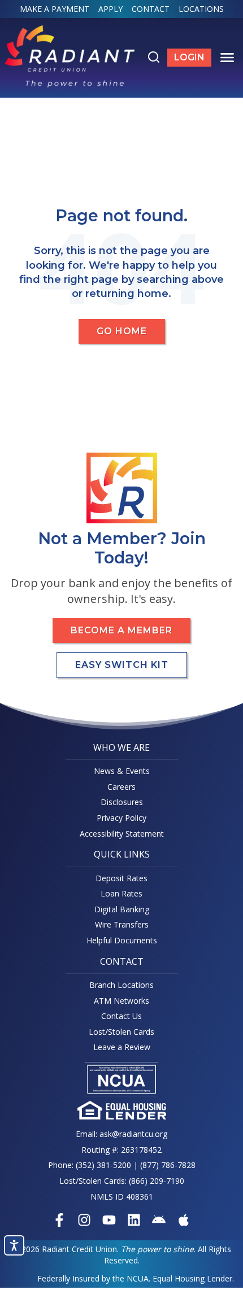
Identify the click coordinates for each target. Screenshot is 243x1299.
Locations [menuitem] (201, 8)
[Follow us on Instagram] (84, 1220)
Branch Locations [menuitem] (121, 984)
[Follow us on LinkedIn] (134, 1220)
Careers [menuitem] (121, 786)
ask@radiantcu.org (133, 1134)
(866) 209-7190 (156, 1180)
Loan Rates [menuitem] (121, 893)
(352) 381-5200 (103, 1165)
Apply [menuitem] (110, 8)
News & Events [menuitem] (122, 771)
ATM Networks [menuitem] (121, 1000)
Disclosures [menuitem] (122, 802)
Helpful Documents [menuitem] (121, 940)
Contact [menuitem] (151, 8)
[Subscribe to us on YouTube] (109, 1220)
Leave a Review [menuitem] (121, 1047)
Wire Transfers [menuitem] (122, 924)
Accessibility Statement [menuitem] (122, 833)
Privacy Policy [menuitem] (121, 817)
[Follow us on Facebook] (59, 1220)
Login (192, 59)
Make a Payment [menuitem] (54, 8)
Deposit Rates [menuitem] (121, 878)
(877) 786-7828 (168, 1165)
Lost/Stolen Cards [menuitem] (121, 1031)
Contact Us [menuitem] (121, 1016)
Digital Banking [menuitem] (121, 909)
